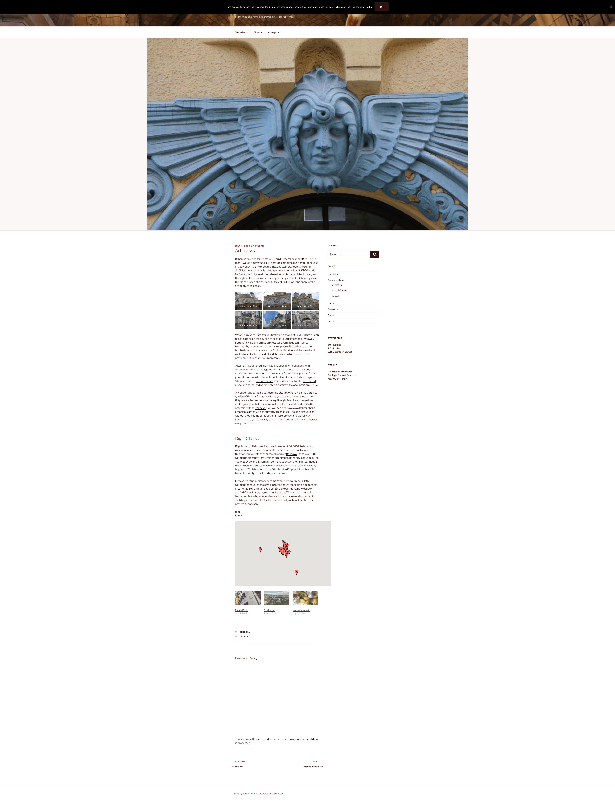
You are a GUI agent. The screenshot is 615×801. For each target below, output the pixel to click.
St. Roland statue (283, 350)
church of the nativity (270, 373)
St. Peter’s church (308, 334)
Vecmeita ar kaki (301, 610)
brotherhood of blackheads (251, 350)
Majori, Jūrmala (296, 419)
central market (264, 381)
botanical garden (245, 411)
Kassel (335, 296)
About (331, 315)
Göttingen (337, 284)
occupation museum (305, 384)
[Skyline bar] (277, 598)
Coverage (333, 309)
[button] (260, 550)
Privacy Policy (241, 793)
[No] (611, 6)
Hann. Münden (339, 290)
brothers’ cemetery (265, 400)
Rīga (305, 258)
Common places (336, 280)
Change (272, 32)
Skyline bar (269, 610)
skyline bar (248, 377)
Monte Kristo (241, 610)
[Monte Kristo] (248, 598)
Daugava (260, 408)
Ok (381, 6)
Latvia (244, 636)
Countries (240, 32)
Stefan (259, 246)
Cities (257, 32)
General (245, 632)
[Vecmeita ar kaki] (305, 598)
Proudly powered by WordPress (267, 793)
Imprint (331, 321)
